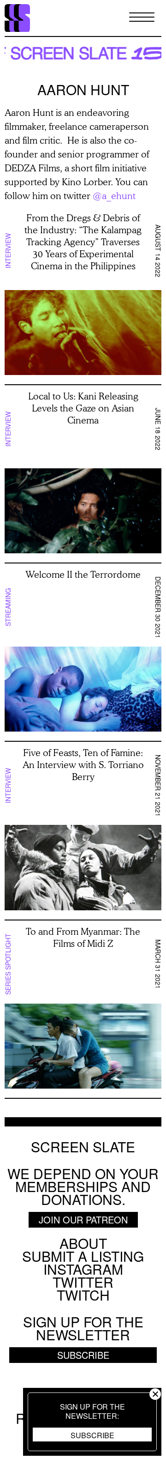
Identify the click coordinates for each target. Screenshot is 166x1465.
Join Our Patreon (83, 1219)
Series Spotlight (7, 964)
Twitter (83, 1282)
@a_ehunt (114, 195)
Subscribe (92, 1435)
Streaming (7, 607)
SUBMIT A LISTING (83, 1256)
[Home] (17, 18)
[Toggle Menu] (141, 18)
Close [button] (155, 1394)
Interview (7, 250)
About (83, 1243)
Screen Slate (83, 1146)
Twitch (83, 1295)
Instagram (83, 1269)
